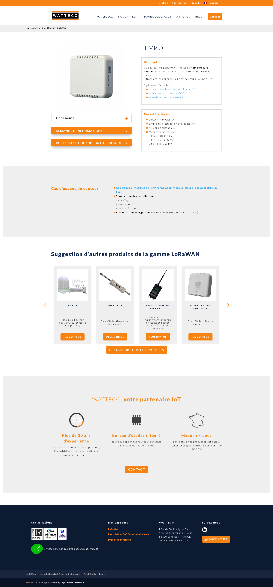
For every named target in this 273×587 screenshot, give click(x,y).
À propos (183, 16)
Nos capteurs (128, 16)
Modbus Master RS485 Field (157, 307)
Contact (214, 16)
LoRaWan (113, 529)
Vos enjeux (104, 16)
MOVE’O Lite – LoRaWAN (200, 307)
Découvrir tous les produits (136, 350)
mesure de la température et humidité (172, 88)
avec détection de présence (166, 97)
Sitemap (79, 582)
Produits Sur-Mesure (119, 539)
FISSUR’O (115, 305)
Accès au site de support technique (89, 143)
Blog (199, 16)
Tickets (195, 3)
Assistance (179, 3)
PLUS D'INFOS (72, 336)
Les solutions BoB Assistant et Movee (128, 534)
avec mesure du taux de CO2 (166, 93)
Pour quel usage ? (157, 16)
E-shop (163, 3)
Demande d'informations (79, 131)
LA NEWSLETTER (218, 539)
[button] (228, 305)
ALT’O (72, 305)
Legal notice (67, 582)
